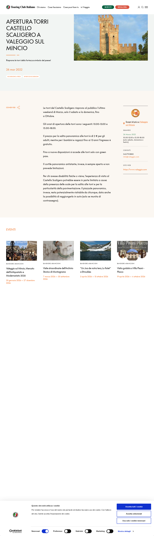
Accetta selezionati (134, 514)
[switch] (67, 531)
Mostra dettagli (124, 531)
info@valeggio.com (131, 157)
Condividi (11, 107)
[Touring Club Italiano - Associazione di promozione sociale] (20, 7)
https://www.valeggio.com (135, 169)
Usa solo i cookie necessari (133, 521)
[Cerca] (142, 7)
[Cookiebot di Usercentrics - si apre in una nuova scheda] (15, 531)
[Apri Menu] (146, 7)
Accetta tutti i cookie (134, 507)
